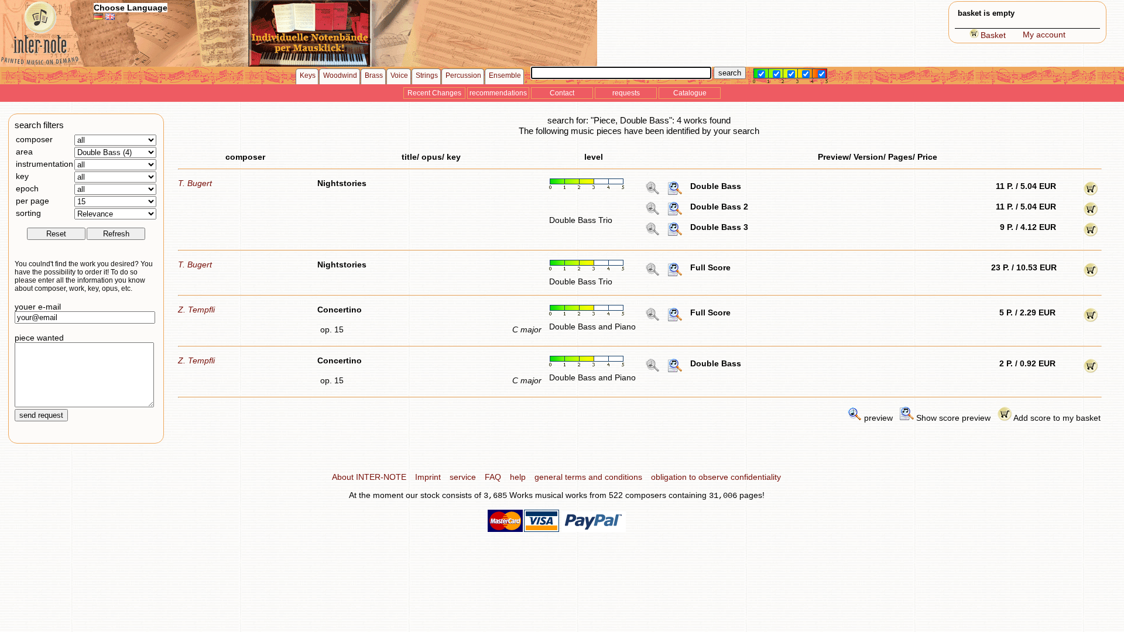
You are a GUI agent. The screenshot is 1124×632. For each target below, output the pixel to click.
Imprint (428, 477)
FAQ (493, 477)
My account (1044, 34)
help (518, 477)
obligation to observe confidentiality (716, 477)
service (463, 477)
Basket (993, 35)
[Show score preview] (675, 192)
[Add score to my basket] (1091, 192)
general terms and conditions (588, 477)
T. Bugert (195, 183)
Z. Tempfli (196, 309)
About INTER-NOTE (369, 477)
